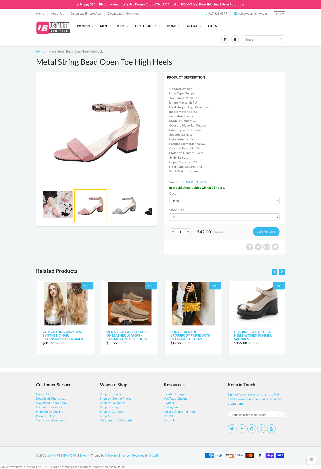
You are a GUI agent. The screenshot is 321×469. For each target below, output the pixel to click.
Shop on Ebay (109, 407)
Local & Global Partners (180, 411)
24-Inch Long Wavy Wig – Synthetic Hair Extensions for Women (62, 335)
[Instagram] (261, 428)
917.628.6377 (217, 13)
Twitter (169, 403)
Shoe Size (176, 210)
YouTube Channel (176, 398)
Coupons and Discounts (116, 420)
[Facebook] (242, 428)
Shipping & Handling (49, 411)
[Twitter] (232, 428)
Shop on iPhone (110, 394)
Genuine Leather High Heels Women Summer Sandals (252, 335)
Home (40, 13)
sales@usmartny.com (252, 13)
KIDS (121, 26)
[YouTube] (271, 428)
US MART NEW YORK (196, 182)
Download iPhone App (86, 13)
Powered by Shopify (145, 455)
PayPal (168, 416)
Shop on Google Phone (115, 398)
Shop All (105, 416)
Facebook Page (174, 394)
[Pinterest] (251, 428)
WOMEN (83, 26)
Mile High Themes (117, 455)
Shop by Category (112, 411)
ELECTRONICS (146, 26)
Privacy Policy (45, 416)
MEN (103, 26)
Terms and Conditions (51, 420)
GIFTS (212, 26)
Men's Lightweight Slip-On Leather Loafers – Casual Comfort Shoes (126, 335)
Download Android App (124, 13)
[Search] (281, 39)
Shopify (85, 455)
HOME (171, 26)
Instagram (171, 407)
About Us (57, 13)
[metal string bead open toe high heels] (96, 131)
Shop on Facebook (112, 403)
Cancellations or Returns (53, 407)
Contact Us (44, 394)
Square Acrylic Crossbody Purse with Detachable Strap (189, 335)
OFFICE (192, 26)
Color (173, 193)
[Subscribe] (279, 414)
